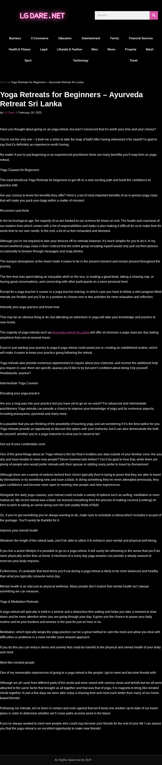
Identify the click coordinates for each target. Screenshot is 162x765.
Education (65, 38)
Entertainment (91, 38)
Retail (149, 49)
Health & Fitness (20, 49)
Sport (28, 60)
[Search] (154, 15)
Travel (134, 60)
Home (4, 82)
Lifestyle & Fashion (69, 49)
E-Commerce (39, 38)
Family (114, 38)
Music (111, 49)
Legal (43, 49)
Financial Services (141, 38)
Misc (94, 49)
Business (15, 38)
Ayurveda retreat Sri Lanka (70, 332)
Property (130, 49)
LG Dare (9, 112)
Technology (80, 60)
